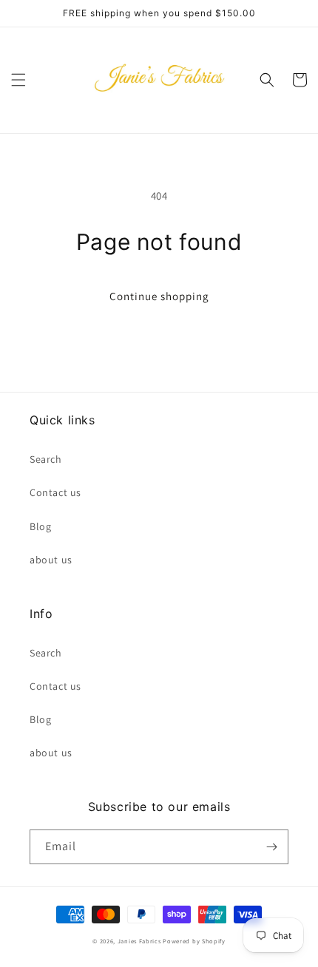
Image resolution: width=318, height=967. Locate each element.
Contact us (55, 492)
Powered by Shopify (194, 941)
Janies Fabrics (139, 941)
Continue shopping (159, 296)
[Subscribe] (271, 846)
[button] (18, 80)
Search (46, 459)
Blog (40, 526)
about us (51, 559)
